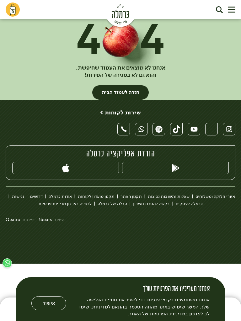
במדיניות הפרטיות (169, 313)
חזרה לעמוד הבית (120, 92)
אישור (49, 303)
